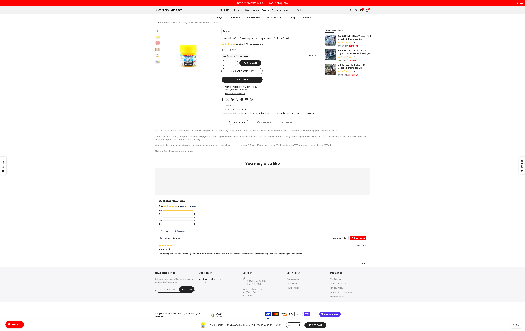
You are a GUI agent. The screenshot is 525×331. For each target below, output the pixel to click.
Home (158, 22)
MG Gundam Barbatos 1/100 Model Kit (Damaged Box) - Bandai (352, 66)
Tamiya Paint (307, 113)
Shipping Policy (337, 296)
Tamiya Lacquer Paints (290, 113)
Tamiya (226, 31)
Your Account (293, 279)
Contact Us (335, 279)
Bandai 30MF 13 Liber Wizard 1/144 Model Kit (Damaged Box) (354, 37)
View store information (235, 93)
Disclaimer (286, 122)
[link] (330, 40)
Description (239, 122)
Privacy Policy (336, 287)
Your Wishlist (292, 283)
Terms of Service (338, 283)
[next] (212, 56)
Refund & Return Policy (341, 292)
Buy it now (242, 79)
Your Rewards (292, 287)
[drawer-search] (350, 10)
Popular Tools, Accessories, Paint (254, 113)
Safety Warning (263, 122)
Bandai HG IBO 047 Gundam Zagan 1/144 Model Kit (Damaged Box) (354, 52)
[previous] (167, 56)
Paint (235, 113)
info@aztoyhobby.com (210, 279)
